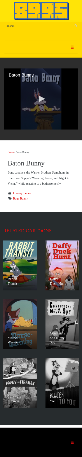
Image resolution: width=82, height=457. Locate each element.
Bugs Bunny (20, 198)
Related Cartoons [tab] (27, 230)
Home (11, 152)
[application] (41, 99)
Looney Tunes (22, 193)
